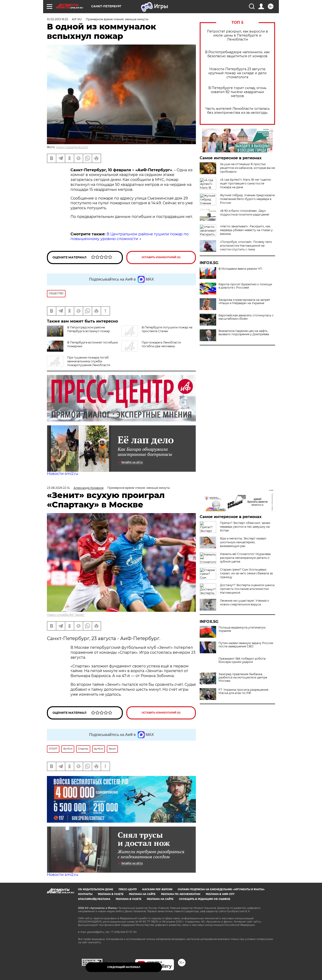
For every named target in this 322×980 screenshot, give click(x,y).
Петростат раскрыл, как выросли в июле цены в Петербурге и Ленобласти (237, 35)
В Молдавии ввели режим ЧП (240, 268)
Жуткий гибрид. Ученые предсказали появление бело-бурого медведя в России (247, 198)
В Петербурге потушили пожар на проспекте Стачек (167, 329)
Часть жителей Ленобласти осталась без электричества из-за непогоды (237, 111)
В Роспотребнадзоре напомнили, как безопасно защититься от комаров (237, 54)
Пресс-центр (128, 889)
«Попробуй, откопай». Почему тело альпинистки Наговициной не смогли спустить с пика (246, 245)
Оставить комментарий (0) (161, 257)
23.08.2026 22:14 (58, 488)
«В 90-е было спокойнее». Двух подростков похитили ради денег (245, 212)
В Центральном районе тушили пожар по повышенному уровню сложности (129, 236)
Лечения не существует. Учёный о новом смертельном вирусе (244, 602)
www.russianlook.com (72, 147)
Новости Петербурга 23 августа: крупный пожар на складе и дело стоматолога (237, 73)
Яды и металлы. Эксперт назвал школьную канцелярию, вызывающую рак (243, 542)
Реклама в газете (111, 894)
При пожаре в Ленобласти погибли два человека (161, 344)
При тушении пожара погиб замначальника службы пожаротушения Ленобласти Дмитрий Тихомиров (78, 363)
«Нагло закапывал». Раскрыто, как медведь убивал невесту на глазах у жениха (246, 230)
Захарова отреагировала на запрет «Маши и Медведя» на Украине (244, 301)
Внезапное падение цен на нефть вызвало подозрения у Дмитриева (244, 332)
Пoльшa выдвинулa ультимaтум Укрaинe (242, 629)
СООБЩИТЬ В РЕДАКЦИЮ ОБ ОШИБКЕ (204, 899)
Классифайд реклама (94, 899)
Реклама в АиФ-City (220, 894)
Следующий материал (123, 967)
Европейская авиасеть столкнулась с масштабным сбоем (246, 317)
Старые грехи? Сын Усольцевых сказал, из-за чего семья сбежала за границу (246, 573)
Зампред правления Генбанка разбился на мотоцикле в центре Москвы (243, 677)
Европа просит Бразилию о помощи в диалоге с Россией (245, 286)
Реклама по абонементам (180, 894)
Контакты (85, 894)
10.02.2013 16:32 (57, 19)
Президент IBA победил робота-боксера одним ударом (243, 660)
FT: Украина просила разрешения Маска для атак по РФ (243, 691)
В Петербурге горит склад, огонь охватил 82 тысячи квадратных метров (237, 92)
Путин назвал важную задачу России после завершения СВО (246, 644)
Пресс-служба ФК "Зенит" (66, 615)
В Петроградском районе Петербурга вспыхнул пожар (88, 329)
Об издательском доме (95, 889)
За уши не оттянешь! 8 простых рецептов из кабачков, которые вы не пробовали (247, 167)
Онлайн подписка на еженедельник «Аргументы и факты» (221, 889)
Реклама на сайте (142, 894)
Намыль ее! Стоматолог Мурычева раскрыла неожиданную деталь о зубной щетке (245, 557)
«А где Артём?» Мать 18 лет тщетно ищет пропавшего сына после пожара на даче (245, 183)
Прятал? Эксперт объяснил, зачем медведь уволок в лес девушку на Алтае (245, 526)
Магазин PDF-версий (157, 889)
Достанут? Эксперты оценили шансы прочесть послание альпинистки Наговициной (247, 588)
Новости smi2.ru (62, 473)
